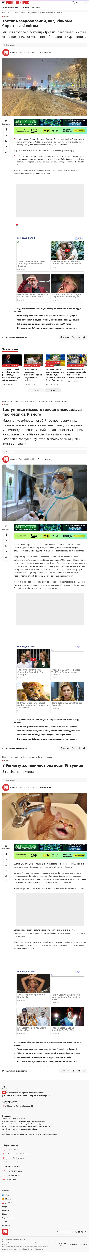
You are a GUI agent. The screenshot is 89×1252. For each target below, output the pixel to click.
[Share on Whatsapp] (6, 140)
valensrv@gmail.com (38, 1121)
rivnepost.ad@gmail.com (28, 1129)
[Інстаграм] (82, 1231)
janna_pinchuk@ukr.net (41, 1126)
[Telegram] (85, 1231)
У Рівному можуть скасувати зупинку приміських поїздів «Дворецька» (48, 320)
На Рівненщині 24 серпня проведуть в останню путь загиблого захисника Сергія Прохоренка (55, 374)
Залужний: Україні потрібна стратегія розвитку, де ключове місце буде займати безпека (11, 374)
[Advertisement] (50, 200)
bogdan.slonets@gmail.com (38, 1124)
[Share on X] (6, 135)
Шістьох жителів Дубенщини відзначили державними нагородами (47, 328)
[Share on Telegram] (6, 146)
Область (36, 365)
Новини (7, 16)
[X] (75, 1231)
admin (12, 52)
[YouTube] (79, 1231)
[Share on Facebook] (6, 129)
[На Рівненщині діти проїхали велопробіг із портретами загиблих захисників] (77, 360)
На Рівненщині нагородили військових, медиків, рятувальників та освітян (33, 374)
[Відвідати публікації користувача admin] (5, 52)
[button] (4, 2)
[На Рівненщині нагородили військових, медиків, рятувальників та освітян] (33, 360)
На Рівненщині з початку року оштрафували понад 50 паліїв (44, 324)
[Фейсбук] (73, 1231)
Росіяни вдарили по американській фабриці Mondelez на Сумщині (47, 316)
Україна (14, 365)
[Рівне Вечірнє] (21, 2)
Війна (49, 362)
